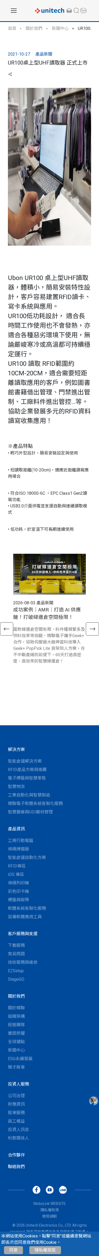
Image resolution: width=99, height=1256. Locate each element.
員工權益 (16, 1121)
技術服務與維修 (22, 962)
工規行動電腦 (20, 840)
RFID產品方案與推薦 (27, 769)
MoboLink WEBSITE (50, 1203)
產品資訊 (16, 828)
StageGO (16, 979)
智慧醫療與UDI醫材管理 (30, 811)
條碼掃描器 (18, 849)
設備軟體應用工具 (25, 916)
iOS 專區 (16, 874)
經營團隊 (16, 1024)
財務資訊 (16, 1104)
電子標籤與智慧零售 (27, 778)
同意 (13, 1250)
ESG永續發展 (20, 1058)
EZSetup (16, 970)
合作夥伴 (16, 1155)
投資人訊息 (18, 1129)
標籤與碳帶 (18, 899)
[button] (6, 629)
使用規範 (49, 1216)
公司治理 (16, 1095)
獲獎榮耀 (16, 1033)
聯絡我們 (16, 1166)
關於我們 (34, 28)
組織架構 (16, 1016)
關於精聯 (16, 1007)
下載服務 (16, 945)
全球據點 (16, 1041)
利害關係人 (18, 1138)
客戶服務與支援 (22, 933)
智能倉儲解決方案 (25, 761)
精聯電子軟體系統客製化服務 (35, 803)
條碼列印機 (18, 882)
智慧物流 (16, 786)
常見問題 (16, 953)
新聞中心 (60, 28)
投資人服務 (18, 1084)
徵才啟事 (16, 1067)
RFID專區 (17, 865)
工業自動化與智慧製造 (29, 795)
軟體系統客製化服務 (27, 908)
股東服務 (16, 1112)
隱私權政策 (45, 1250)
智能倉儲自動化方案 (27, 857)
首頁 (12, 28)
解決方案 (16, 749)
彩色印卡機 (18, 891)
